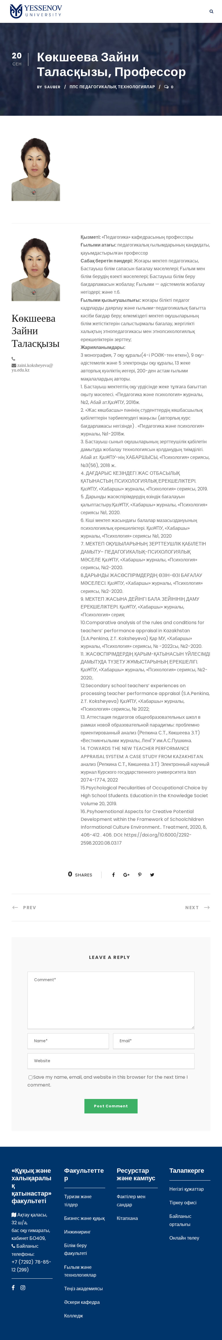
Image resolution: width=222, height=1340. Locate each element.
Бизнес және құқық (84, 1218)
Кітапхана (127, 1218)
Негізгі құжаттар (186, 1189)
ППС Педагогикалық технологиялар (112, 87)
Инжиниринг (77, 1232)
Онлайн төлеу (184, 1238)
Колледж (73, 1316)
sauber (52, 87)
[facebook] (13, 1288)
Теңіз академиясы (83, 1288)
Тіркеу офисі (183, 1202)
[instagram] (23, 1288)
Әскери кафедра (82, 1302)
